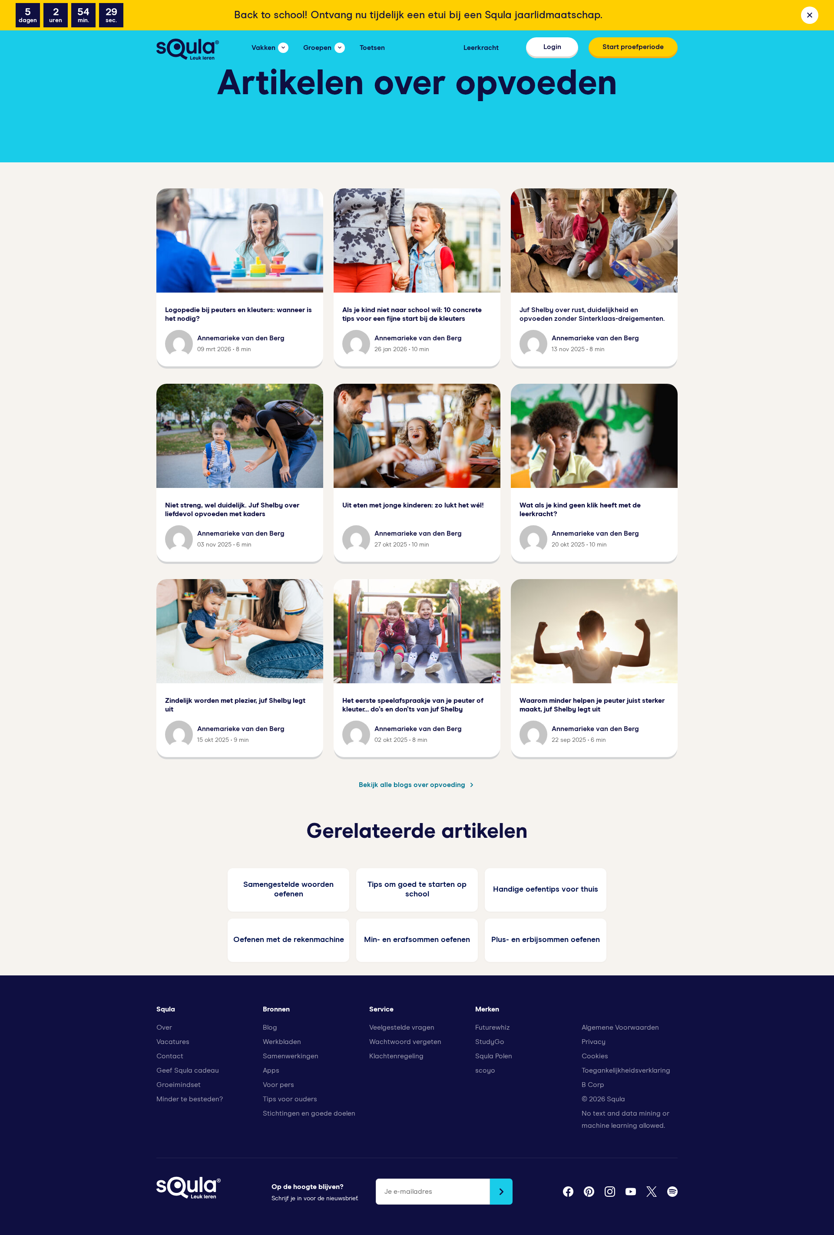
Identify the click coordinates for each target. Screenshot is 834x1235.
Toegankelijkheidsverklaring (626, 1070)
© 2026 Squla (603, 1099)
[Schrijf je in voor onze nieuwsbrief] (501, 1192)
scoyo (485, 1070)
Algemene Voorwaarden (620, 1027)
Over (164, 1027)
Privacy (594, 1041)
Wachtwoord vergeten (405, 1041)
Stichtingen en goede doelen (309, 1113)
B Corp (593, 1084)
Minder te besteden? (189, 1099)
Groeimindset (178, 1084)
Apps (271, 1070)
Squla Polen (493, 1056)
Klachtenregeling (396, 1056)
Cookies (595, 1056)
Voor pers (278, 1084)
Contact (169, 1056)
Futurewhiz (492, 1027)
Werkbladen (282, 1041)
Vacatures (172, 1041)
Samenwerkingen (290, 1056)
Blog (270, 1027)
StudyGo (489, 1041)
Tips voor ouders (290, 1099)
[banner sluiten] (809, 15)
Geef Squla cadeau (187, 1070)
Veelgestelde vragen (401, 1027)
